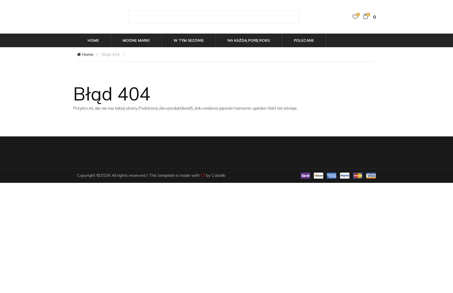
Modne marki (136, 40)
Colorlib (218, 175)
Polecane (304, 40)
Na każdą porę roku (249, 40)
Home (93, 40)
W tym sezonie (189, 40)
